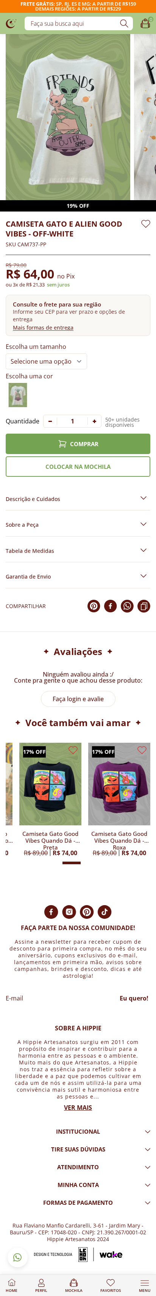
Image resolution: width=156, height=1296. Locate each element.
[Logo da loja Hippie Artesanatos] (11, 23)
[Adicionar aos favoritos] (145, 224)
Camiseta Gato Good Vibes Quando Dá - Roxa (119, 840)
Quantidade (22, 421)
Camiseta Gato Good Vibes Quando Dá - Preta (50, 840)
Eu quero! (134, 998)
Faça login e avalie (78, 699)
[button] (78, 315)
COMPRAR (84, 444)
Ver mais (78, 1108)
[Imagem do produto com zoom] (68, 117)
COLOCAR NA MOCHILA (78, 466)
